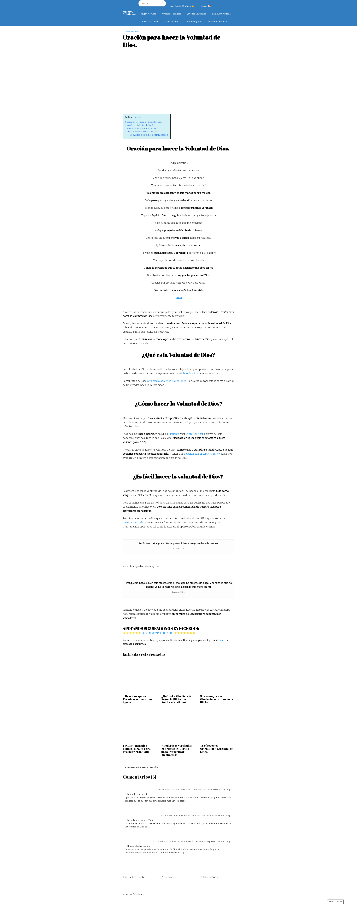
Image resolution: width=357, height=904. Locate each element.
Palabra (174, 434)
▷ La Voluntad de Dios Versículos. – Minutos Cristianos (184, 789)
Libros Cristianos (149, 21)
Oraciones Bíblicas (171, 14)
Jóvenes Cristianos (196, 14)
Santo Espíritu (194, 434)
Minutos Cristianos (129, 13)
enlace (222, 640)
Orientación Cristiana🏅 (182, 6)
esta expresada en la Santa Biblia (166, 381)
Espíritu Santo (172, 21)
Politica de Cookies (210, 877)
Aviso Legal (167, 877)
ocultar (138, 117)
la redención (190, 374)
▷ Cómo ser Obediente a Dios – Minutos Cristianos (185, 815)
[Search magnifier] (163, 3)
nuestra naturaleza (134, 523)
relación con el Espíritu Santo (202, 454)
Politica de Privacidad (134, 877)
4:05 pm (228, 815)
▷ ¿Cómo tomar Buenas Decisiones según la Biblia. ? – (179, 841)
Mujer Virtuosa (148, 14)
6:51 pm (229, 789)
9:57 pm (228, 841)
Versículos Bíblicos (217, 21)
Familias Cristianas (221, 14)
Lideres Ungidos (193, 21)
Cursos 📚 (206, 6)
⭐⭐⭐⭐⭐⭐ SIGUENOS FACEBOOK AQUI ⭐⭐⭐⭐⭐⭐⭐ (159, 633)
